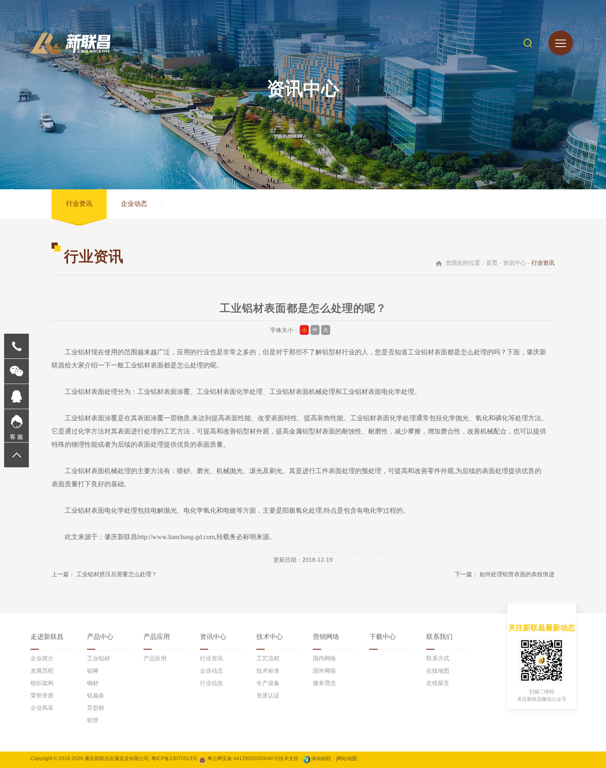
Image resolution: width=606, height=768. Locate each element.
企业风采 (42, 707)
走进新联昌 (47, 636)
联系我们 (439, 636)
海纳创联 (321, 758)
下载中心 (382, 636)
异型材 (95, 707)
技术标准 (268, 670)
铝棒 (93, 670)
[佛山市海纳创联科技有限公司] (306, 758)
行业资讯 (79, 203)
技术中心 (269, 636)
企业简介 (42, 658)
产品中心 (100, 636)
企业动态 (134, 203)
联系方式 (437, 658)
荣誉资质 (42, 695)
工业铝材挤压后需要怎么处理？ (116, 574)
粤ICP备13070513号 (174, 758)
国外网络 (324, 670)
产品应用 (156, 636)
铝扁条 (95, 695)
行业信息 (211, 683)
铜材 (93, 683)
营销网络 (326, 636)
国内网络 (324, 658)
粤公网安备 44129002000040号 (242, 758)
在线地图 (437, 670)
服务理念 (324, 683)
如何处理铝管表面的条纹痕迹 (516, 574)
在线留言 (437, 683)
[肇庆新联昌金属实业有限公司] (70, 43)
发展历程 (42, 670)
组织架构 (42, 683)
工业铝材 (98, 658)
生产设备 (268, 683)
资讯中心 (213, 636)
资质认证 (268, 695)
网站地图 (347, 758)
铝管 (93, 720)
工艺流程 (268, 658)
